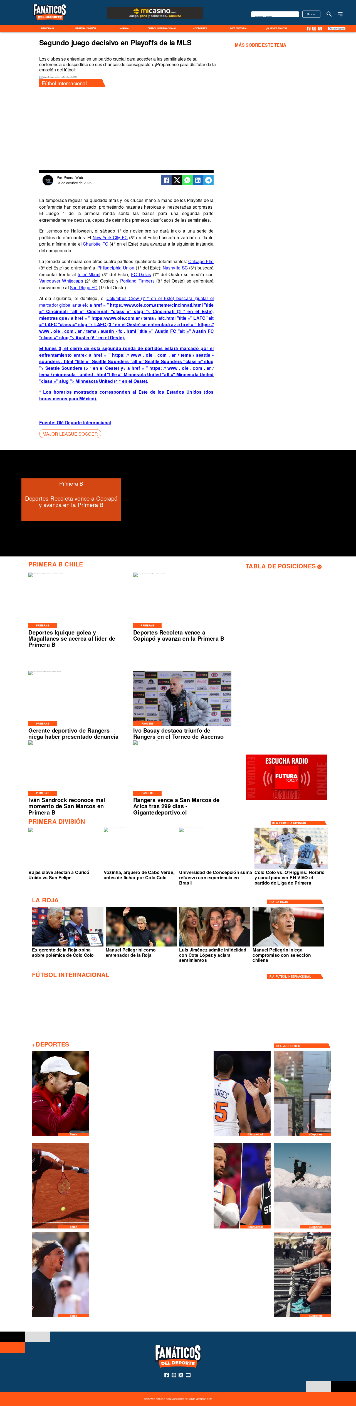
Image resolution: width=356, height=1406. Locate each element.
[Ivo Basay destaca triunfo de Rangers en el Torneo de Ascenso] (182, 725)
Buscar (311, 14)
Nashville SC (175, 267)
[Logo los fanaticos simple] (50, 24)
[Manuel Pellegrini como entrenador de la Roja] (141, 946)
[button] (70, 433)
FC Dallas (141, 274)
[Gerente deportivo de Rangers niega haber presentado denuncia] (44, 671)
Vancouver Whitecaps (61, 281)
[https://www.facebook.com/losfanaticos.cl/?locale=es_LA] (308, 28)
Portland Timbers (137, 281)
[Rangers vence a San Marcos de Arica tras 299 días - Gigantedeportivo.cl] (151, 740)
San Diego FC (84, 287)
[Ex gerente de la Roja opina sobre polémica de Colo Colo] (67, 946)
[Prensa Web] (48, 185)
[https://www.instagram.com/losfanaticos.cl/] (314, 28)
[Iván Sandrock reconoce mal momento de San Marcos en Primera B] (45, 740)
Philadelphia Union (115, 267)
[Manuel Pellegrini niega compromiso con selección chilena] (288, 946)
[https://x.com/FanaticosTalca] (320, 28)
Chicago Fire (201, 261)
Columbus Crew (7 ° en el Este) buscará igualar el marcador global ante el (126, 317)
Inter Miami (89, 274)
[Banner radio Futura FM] (286, 799)
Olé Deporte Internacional (84, 422)
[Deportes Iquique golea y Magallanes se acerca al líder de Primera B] (45, 573)
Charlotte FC (95, 244)
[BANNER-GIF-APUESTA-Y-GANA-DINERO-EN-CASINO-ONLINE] (155, 18)
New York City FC (110, 237)
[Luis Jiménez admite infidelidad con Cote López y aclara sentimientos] (214, 946)
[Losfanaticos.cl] (329, 14)
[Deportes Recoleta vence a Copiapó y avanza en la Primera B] (149, 573)
